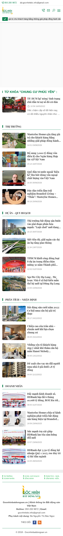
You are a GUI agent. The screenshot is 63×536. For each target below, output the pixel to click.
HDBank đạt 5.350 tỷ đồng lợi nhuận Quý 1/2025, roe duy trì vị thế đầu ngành (44, 453)
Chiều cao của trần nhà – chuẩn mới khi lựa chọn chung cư (41, 329)
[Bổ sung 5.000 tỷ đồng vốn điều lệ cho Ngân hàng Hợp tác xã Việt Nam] (14, 159)
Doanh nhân (14, 386)
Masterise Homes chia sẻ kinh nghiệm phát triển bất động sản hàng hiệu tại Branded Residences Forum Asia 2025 (44, 416)
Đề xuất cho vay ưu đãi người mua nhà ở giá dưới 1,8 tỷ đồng (43, 367)
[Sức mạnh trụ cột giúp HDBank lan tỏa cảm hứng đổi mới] (14, 437)
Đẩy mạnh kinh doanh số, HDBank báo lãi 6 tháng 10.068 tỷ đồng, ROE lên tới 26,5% (42, 397)
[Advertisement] (31, 54)
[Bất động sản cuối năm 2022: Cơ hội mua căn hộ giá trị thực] (14, 313)
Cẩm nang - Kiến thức (53, 478)
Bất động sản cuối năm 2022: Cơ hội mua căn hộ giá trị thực (43, 310)
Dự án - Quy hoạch (17, 213)
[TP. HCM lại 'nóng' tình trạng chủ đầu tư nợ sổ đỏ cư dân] (14, 104)
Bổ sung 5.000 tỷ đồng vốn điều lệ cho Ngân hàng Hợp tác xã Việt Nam (42, 156)
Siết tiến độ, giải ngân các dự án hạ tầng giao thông (43, 241)
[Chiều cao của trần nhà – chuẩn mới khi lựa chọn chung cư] (14, 332)
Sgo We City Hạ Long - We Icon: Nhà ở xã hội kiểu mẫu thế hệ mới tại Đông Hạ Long (43, 280)
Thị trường (13, 126)
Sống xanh (29, 478)
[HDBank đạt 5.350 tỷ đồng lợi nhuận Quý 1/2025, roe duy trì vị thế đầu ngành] (14, 456)
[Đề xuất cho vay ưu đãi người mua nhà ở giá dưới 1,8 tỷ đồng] (14, 370)
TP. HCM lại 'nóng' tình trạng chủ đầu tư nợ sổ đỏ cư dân (43, 100)
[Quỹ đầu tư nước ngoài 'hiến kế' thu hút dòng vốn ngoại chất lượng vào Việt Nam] (14, 178)
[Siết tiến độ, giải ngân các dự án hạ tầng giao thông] (14, 246)
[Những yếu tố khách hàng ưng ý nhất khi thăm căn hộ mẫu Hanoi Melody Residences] (14, 351)
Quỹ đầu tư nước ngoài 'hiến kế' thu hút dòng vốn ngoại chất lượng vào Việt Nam (43, 175)
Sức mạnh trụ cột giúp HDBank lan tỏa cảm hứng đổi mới (42, 434)
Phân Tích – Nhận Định (21, 299)
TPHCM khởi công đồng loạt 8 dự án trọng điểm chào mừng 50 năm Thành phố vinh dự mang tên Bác (43, 261)
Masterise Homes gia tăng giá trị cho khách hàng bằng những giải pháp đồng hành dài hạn (43, 137)
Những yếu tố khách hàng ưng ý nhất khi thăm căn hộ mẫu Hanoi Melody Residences (42, 348)
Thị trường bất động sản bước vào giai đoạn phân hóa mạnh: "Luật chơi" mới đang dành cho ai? (44, 224)
